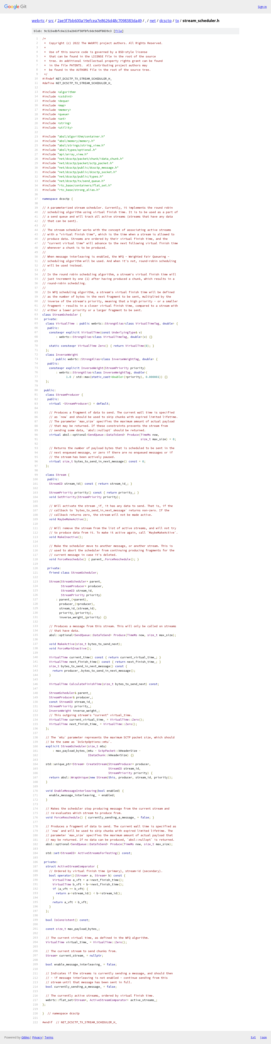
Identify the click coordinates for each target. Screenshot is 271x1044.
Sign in (262, 7)
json (263, 1037)
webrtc (38, 20)
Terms (48, 1037)
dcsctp (165, 20)
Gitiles (25, 1037)
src (51, 20)
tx (177, 20)
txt (253, 1037)
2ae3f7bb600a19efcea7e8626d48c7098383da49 (99, 20)
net (153, 20)
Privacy (37, 1037)
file (118, 31)
